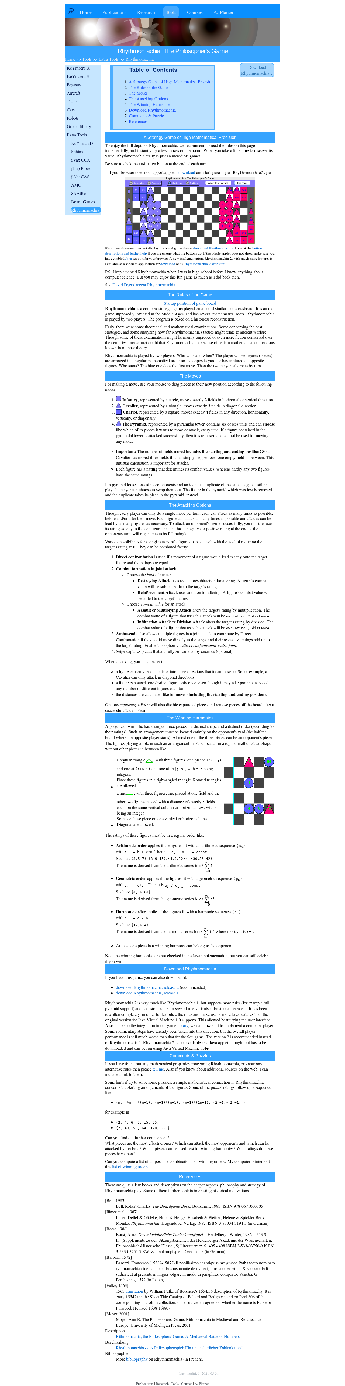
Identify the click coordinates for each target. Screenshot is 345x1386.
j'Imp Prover (81, 168)
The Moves (138, 93)
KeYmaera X (78, 68)
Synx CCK (80, 160)
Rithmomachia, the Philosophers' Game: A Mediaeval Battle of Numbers (178, 1336)
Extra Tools (77, 135)
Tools (171, 12)
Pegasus (74, 84)
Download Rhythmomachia (152, 110)
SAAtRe (78, 193)
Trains (72, 101)
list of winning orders (130, 1166)
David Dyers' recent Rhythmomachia (143, 284)
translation (134, 1291)
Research (146, 12)
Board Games (83, 201)
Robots (73, 118)
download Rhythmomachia (213, 248)
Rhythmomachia (85, 210)
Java (128, 258)
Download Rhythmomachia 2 (257, 70)
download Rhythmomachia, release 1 (147, 993)
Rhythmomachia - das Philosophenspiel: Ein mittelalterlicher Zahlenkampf (179, 1347)
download (186, 172)
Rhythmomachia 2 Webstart (204, 263)
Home (86, 12)
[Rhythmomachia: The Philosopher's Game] (190, 244)
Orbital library (79, 126)
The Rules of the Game (148, 87)
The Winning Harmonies (150, 104)
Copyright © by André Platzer (149, 1373)
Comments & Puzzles (147, 115)
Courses (195, 12)
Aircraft (73, 93)
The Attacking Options (148, 98)
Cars (71, 109)
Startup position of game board (190, 303)
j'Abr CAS (80, 176)
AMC (76, 185)
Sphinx (77, 151)
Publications (114, 12)
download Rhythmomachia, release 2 (147, 987)
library (182, 1025)
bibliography (137, 1359)
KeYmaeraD (82, 143)
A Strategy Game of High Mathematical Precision (171, 81)
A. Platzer (223, 12)
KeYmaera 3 (78, 76)
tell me (158, 1069)
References (138, 121)
